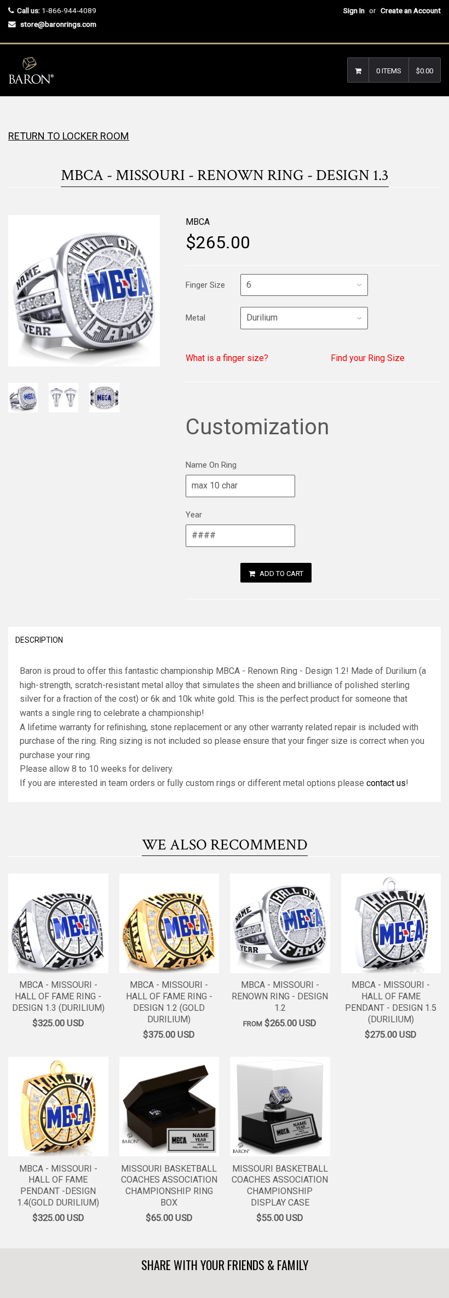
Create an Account (411, 10)
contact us (386, 783)
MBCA (198, 222)
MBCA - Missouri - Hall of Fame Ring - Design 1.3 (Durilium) (58, 996)
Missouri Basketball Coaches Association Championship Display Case (280, 1185)
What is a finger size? (227, 358)
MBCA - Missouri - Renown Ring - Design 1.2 (280, 996)
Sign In (354, 10)
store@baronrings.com (58, 24)
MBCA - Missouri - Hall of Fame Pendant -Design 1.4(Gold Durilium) (58, 1185)
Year (194, 515)
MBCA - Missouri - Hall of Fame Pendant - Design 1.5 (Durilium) (390, 1002)
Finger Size (205, 285)
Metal (195, 318)
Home (17, 118)
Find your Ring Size (368, 358)
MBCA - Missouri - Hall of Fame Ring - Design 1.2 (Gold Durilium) (169, 1002)
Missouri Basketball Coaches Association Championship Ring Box (169, 1185)
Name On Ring (211, 465)
